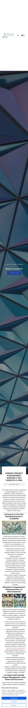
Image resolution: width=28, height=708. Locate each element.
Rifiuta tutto (14, 705)
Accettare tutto (14, 698)
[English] (22, 35)
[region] (14, 697)
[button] (18, 35)
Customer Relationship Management (15, 648)
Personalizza (14, 701)
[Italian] (23, 35)
